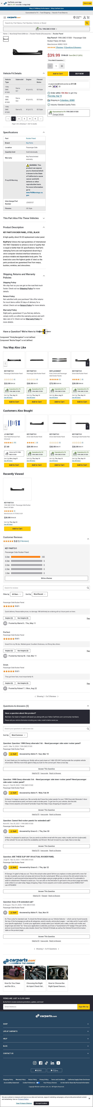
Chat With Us (43, 331)
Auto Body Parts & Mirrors (19, 34)
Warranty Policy (33, 319)
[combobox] (40, 594)
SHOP (5, 1024)
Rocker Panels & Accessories (40, 34)
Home (5, 34)
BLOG (5, 1046)
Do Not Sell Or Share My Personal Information (75, 1083)
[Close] (89, 1098)
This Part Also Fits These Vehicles (21, 218)
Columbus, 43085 (67, 100)
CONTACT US (8, 1053)
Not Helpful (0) (23, 618)
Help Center (46, 331)
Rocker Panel (31, 138)
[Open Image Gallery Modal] (28, 52)
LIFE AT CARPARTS (10, 1031)
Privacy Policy (44, 1079)
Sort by (28, 594)
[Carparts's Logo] (14, 17)
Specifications (10, 132)
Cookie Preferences (29, 1083)
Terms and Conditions (58, 1079)
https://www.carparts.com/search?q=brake (20, 804)
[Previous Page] (8, 118)
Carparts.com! (66, 804)
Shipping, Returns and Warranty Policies (19, 276)
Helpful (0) (9, 618)
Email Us (45, 331)
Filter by (6, 594)
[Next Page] (40, 118)
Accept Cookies (41, 1103)
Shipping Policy (26, 288)
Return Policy (26, 305)
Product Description (13, 227)
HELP (5, 1039)
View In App (87, 3)
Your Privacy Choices (50, 1083)
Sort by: (6, 735)
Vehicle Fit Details (12, 73)
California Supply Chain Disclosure (79, 1079)
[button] (46, 3)
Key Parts (29, 143)
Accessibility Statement (11, 1083)
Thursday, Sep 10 (54, 96)
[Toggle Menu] (4, 17)
